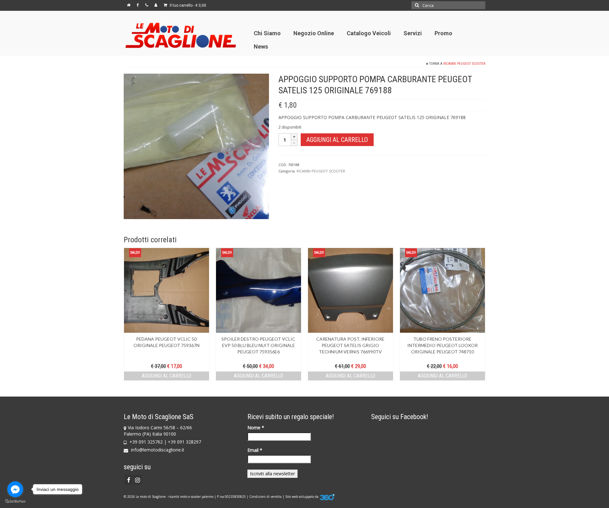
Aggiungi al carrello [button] (166, 376)
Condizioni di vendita (265, 496)
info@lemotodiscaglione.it (157, 450)
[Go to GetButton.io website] (15, 501)
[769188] (196, 146)
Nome (255, 427)
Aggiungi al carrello (337, 140)
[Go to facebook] (15, 489)
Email (254, 450)
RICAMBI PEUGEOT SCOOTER (464, 64)
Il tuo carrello (187, 5)
